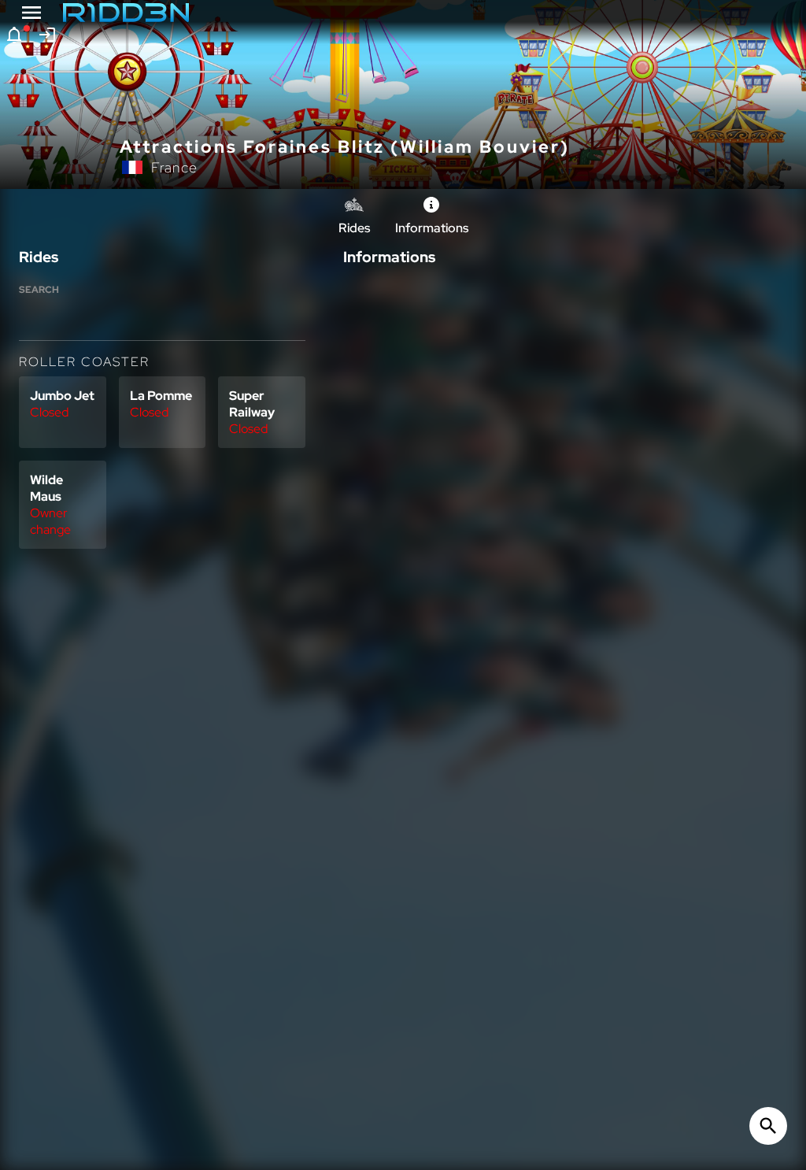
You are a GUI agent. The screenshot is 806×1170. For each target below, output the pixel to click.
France (174, 167)
